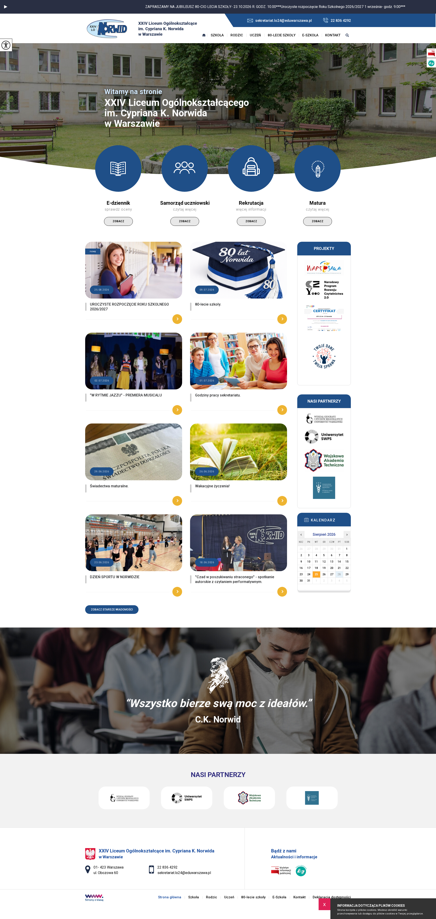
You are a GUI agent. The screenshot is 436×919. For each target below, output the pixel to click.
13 (331, 561)
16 (301, 568)
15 (347, 561)
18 (316, 568)
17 (308, 568)
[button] (5, 7)
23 (301, 574)
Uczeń (255, 35)
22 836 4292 (341, 20)
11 (316, 561)
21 (339, 568)
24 (308, 574)
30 (301, 580)
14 (339, 561)
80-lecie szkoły (281, 35)
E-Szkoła (310, 35)
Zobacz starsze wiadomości (112, 609)
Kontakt (332, 35)
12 (324, 561)
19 (324, 568)
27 (331, 574)
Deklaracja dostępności (332, 897)
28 (339, 574)
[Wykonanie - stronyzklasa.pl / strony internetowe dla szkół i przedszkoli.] (94, 898)
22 (347, 568)
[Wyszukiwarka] (347, 35)
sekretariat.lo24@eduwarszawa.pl (283, 20)
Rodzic (236, 35)
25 (316, 574)
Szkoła (217, 35)
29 (347, 574)
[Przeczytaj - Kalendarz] (331, 521)
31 (308, 580)
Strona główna (204, 35)
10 (308, 561)
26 (324, 574)
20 (331, 568)
